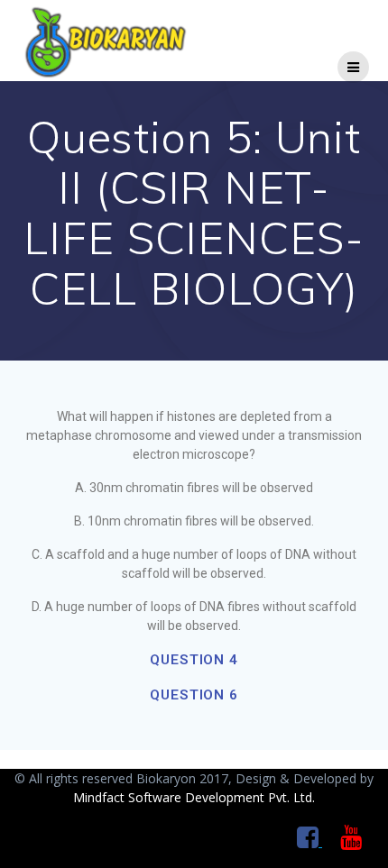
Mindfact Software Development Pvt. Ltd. (194, 797)
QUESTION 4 (194, 660)
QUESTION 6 (194, 695)
